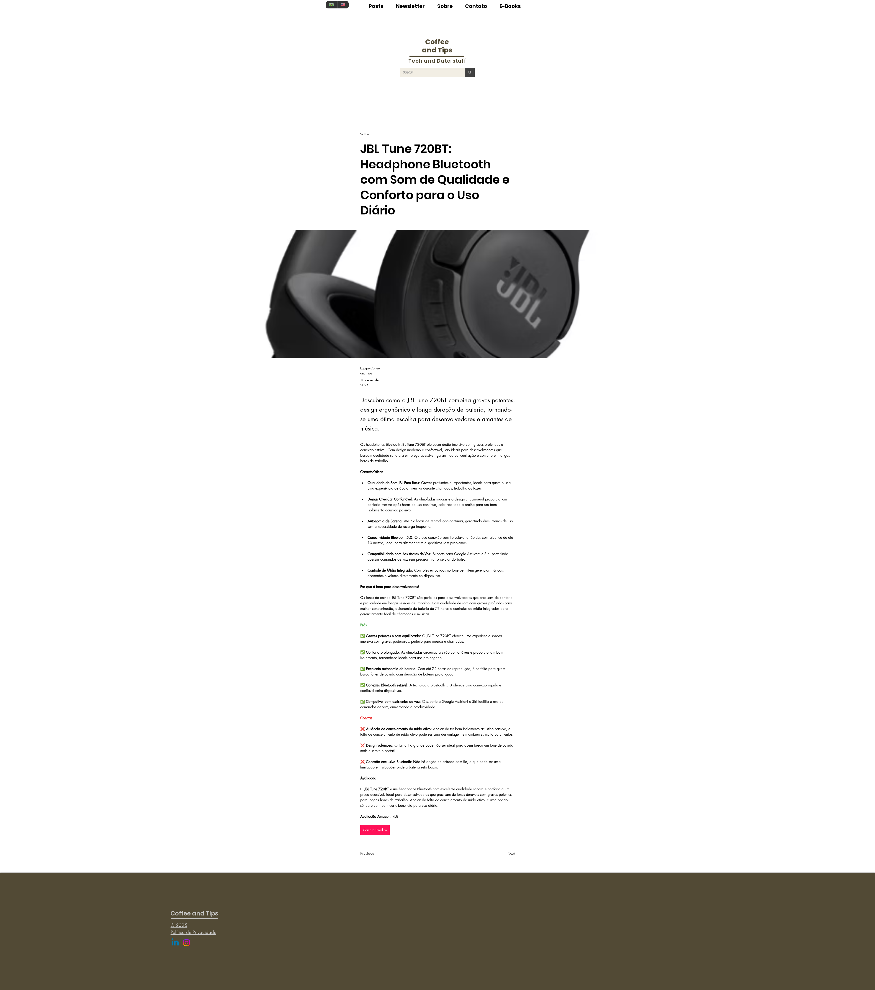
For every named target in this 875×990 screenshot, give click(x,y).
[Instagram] (186, 942)
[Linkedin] (175, 942)
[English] (343, 4)
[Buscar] (470, 72)
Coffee (437, 42)
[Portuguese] (331, 4)
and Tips (437, 50)
